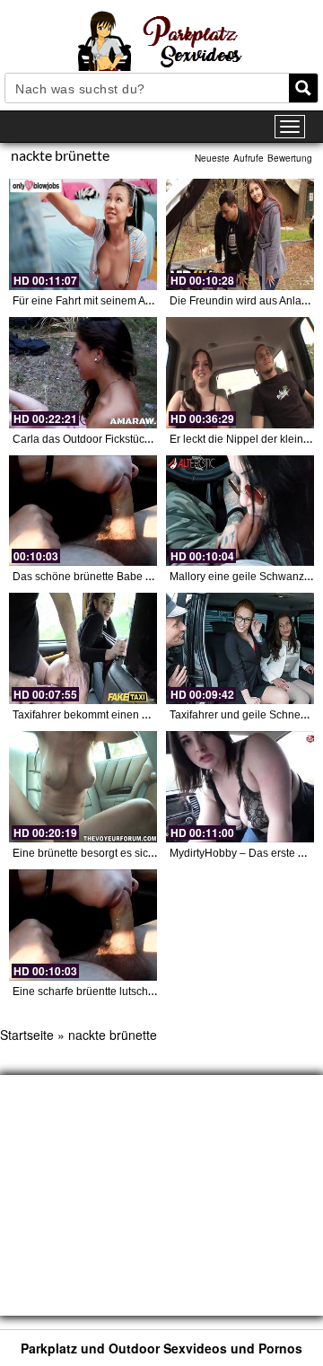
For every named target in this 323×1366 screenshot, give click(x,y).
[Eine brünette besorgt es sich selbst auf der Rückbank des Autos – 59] (83, 786)
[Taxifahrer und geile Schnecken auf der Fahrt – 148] (240, 648)
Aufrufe (248, 158)
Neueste (212, 158)
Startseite (27, 1035)
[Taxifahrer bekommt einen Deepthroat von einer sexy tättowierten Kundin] (83, 648)
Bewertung (289, 158)
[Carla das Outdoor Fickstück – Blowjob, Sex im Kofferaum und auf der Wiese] (83, 372)
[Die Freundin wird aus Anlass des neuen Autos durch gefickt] (240, 234)
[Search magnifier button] (303, 88)
